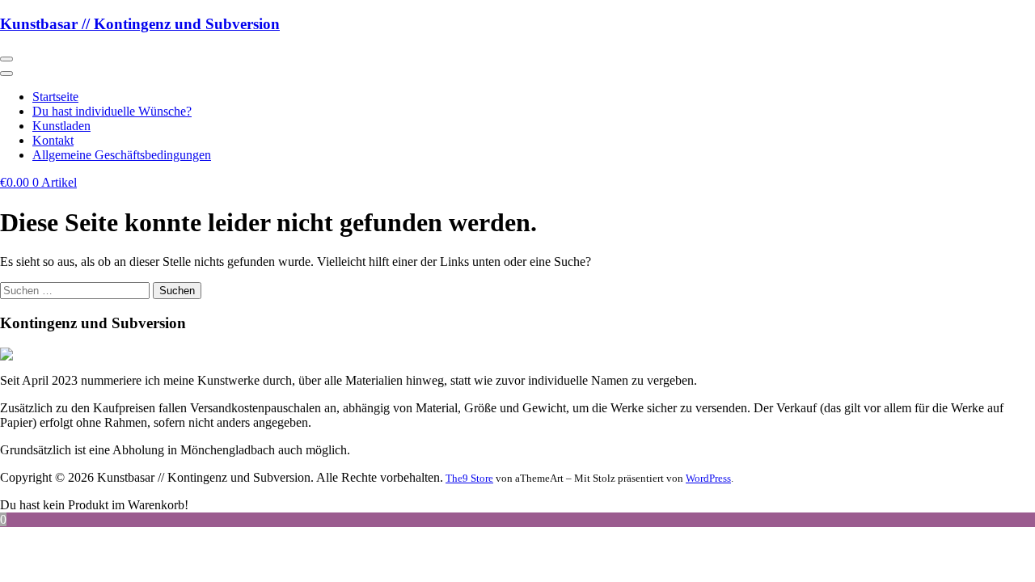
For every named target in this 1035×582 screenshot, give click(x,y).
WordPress (708, 478)
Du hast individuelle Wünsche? (112, 111)
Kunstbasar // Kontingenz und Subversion (140, 23)
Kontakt (53, 140)
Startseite (55, 96)
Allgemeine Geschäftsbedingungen (121, 155)
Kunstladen (61, 126)
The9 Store (469, 478)
